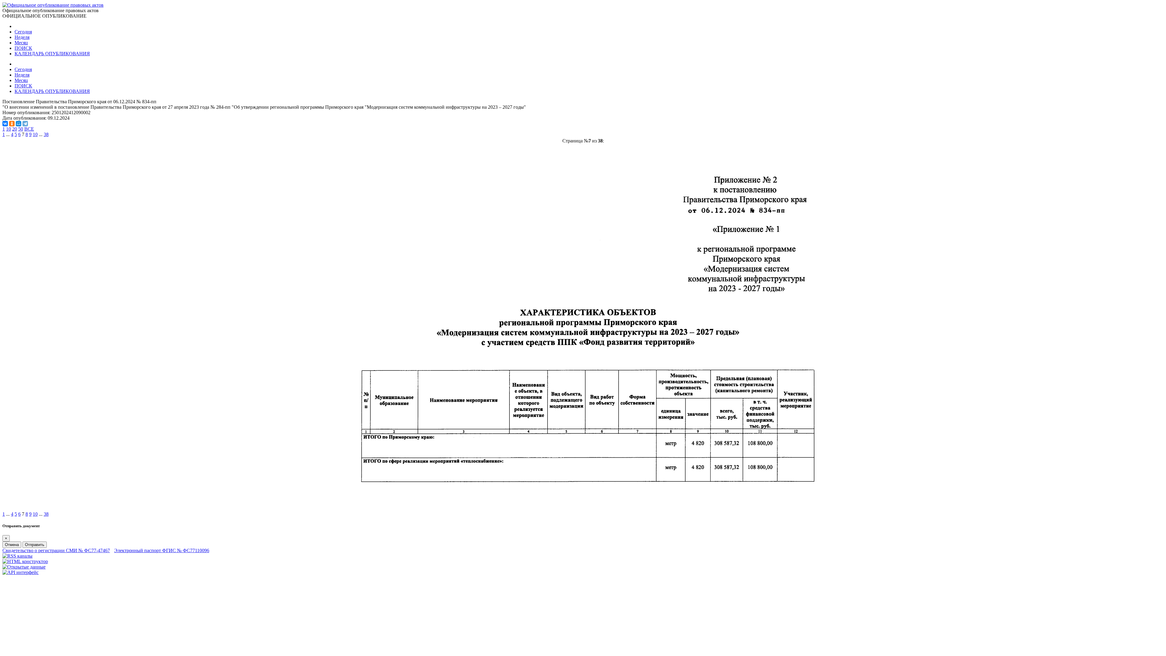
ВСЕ (29, 129)
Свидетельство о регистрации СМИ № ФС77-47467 (56, 550)
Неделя (22, 37)
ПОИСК (23, 48)
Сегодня (23, 31)
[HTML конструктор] (25, 561)
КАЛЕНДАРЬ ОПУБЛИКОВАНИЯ (52, 53)
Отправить (34, 544)
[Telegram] (25, 123)
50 (20, 129)
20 (14, 129)
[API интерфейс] (20, 572)
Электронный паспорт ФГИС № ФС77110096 (161, 550)
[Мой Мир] (18, 123)
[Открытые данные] (24, 566)
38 (46, 134)
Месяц (21, 42)
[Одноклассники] (12, 123)
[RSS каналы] (17, 556)
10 (8, 129)
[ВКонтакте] (5, 123)
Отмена (12, 544)
